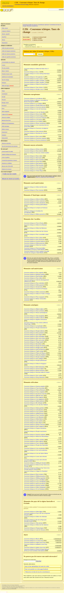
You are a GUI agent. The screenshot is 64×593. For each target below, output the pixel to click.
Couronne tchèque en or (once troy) (33, 540)
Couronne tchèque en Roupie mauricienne (35, 431)
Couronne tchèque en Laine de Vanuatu (34, 530)
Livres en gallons (6, 157)
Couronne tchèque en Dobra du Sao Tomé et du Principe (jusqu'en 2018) (37, 468)
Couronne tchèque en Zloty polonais (33, 131)
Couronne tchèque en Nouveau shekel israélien (36, 152)
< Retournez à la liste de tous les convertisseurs (37, 572)
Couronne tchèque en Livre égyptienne (34, 399)
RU (9, 10)
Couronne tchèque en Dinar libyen (33, 422)
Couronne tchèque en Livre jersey (33, 119)
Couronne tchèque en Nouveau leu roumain (35, 133)
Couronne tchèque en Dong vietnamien (34, 377)
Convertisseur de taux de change (22, 4)
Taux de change (5, 79)
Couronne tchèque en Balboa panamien (34, 214)
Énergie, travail (5, 102)
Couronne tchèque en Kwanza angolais (34, 386)
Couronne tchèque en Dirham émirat (33, 149)
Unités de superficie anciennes (9, 57)
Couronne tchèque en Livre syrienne (33, 167)
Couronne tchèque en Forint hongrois (34, 116)
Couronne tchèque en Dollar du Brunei (34, 317)
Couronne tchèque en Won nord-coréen (34, 338)
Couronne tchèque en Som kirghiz (33, 334)
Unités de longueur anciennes (8, 51)
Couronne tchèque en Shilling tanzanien (34, 476)
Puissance (4, 105)
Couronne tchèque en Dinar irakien (33, 156)
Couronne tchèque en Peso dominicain (34, 239)
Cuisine (3, 65)
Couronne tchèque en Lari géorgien (33, 326)
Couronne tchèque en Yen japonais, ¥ (34, 77)
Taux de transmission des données (10, 146)
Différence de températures (8, 123)
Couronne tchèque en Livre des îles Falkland (36, 404)
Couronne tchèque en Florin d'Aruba (33, 223)
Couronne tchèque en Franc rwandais (34, 443)
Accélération (4, 94)
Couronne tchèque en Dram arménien (34, 310)
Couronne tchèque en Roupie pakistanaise (35, 360)
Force (3, 108)
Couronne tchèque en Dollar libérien (33, 419)
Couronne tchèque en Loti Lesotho (33, 420)
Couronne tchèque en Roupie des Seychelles (36, 445)
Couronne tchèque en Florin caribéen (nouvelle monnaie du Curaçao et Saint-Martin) (36, 252)
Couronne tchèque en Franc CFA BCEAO (35, 481)
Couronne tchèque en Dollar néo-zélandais (35, 516)
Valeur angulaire (5, 111)
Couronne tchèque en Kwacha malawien (34, 434)
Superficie (4, 37)
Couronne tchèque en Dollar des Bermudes (35, 187)
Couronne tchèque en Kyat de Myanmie (34, 349)
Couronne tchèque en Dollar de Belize (34, 199)
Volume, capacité (6, 34)
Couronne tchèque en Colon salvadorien (34, 202)
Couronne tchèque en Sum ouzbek (33, 375)
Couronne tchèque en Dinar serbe (33, 136)
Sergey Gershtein (14, 587)
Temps (3, 91)
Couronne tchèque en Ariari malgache (34, 426)
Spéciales (3, 59)
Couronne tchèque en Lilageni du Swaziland (35, 471)
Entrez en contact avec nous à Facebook (45, 177)
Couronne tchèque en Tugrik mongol (33, 351)
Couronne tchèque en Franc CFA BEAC (34, 480)
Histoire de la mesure (6, 169)
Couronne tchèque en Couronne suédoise (35, 138)
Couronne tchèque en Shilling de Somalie (35, 463)
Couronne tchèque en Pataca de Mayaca (35, 353)
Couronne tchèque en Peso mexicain (34, 190)
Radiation (4, 135)
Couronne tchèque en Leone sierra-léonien (35, 456)
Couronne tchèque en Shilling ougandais (35, 478)
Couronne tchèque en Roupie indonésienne (35, 327)
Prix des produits (5, 68)
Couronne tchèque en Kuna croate (33, 114)
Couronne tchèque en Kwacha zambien (34, 485)
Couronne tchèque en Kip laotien (32, 343)
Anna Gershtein (22, 587)
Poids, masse (5, 28)
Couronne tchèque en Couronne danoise (35, 107)
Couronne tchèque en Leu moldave (33, 121)
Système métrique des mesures (9, 154)
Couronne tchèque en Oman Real (33, 161)
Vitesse (3, 40)
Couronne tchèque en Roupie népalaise (34, 356)
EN (1, 10)
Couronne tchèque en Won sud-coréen (34, 340)
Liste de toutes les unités (7, 151)
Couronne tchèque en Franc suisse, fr (34, 78)
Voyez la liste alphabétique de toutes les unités (36, 566)
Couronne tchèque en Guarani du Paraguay (35, 288)
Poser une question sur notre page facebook (36, 569)
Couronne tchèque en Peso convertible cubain (36, 234)
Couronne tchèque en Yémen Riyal (33, 170)
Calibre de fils (7, 114)
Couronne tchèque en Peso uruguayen (34, 297)
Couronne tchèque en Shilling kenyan (34, 413)
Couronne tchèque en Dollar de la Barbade (35, 225)
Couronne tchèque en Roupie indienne (34, 331)
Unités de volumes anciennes (8, 54)
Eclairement (4, 132)
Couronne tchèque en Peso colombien (34, 283)
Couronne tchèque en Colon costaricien (34, 201)
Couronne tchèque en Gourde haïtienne (34, 241)
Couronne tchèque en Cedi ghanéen (33, 409)
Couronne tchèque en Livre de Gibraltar (34, 112)
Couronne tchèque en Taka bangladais (34, 315)
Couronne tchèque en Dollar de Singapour (35, 363)
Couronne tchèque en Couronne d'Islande (35, 117)
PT (6, 10)
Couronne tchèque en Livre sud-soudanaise (35, 450)
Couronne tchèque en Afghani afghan (34, 309)
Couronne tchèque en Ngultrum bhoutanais (35, 319)
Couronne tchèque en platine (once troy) (35, 547)
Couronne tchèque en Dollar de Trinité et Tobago (37, 293)
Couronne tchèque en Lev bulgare (33, 103)
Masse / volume (5, 71)
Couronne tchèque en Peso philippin (33, 358)
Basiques (3, 25)
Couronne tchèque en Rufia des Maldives (35, 355)
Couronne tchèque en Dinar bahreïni (33, 151)
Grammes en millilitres (7, 163)
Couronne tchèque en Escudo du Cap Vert (35, 393)
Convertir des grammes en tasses (9, 160)
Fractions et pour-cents (7, 74)
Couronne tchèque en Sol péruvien (33, 286)
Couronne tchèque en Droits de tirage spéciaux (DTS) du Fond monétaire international (36, 550)
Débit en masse (5, 129)
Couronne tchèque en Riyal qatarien (33, 163)
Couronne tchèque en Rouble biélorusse (34, 105)
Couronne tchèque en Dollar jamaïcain (34, 243)
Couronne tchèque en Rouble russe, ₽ (34, 89)
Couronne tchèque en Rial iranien (33, 157)
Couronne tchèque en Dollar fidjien (33, 511)
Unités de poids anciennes (8, 48)
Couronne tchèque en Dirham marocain (34, 424)
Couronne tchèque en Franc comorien (34, 415)
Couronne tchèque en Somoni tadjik (33, 368)
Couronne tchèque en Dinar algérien (33, 397)
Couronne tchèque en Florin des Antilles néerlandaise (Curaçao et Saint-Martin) (34, 249)
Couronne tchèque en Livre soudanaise (34, 448)
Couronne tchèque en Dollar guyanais (34, 285)
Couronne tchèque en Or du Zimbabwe (34, 489)
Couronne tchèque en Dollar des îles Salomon (36, 524)
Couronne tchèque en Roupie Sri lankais (34, 345)
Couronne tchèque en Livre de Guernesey (35, 109)
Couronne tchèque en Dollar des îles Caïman (36, 231)
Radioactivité (5, 138)
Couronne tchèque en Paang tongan (33, 528)
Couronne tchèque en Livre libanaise (34, 417)
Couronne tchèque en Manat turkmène (34, 370)
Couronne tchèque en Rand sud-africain (34, 483)
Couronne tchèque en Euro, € (32, 71)
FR (12, 10)
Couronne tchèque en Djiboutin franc (34, 395)
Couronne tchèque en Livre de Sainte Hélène (36, 453)
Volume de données (6, 143)
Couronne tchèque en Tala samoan (33, 523)
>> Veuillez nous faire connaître (9, 174)
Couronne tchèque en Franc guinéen (34, 411)
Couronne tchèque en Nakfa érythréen (34, 401)
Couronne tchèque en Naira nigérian (33, 441)
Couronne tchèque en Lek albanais (33, 98)
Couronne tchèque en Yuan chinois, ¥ (34, 87)
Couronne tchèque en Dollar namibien (34, 439)
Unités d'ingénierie (5, 88)
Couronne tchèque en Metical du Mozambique (36, 436)
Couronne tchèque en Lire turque (33, 169)
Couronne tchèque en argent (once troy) (34, 542)
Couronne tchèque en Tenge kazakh (33, 342)
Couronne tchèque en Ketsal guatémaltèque (35, 204)
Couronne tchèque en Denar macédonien (35, 123)
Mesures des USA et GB (7, 166)
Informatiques (4, 140)
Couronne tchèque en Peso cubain (33, 237)
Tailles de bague (8, 85)
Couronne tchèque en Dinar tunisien (33, 474)
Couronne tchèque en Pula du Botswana (34, 390)
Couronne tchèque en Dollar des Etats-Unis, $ (36, 68)
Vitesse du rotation (6, 117)
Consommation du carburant (8, 62)
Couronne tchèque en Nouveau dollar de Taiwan (37, 372)
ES (4, 10)
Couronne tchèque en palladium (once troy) (35, 544)
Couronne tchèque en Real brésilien (33, 276)
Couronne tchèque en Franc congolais (34, 391)
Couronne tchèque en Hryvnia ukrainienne (35, 140)
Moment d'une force (6, 120)
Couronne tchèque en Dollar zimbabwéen (35, 487)
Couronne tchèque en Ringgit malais (33, 347)
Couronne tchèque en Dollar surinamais (34, 291)
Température (5, 42)
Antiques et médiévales (6, 45)
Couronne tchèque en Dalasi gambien (34, 408)
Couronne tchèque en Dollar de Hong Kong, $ (36, 84)
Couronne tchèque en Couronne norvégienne (36, 128)
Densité (3, 96)
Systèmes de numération (7, 77)
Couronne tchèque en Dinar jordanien (34, 332)
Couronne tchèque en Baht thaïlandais (34, 366)
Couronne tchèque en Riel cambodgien (34, 336)
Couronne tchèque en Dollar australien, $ (35, 80)
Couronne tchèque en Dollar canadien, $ (35, 82)
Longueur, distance (6, 31)
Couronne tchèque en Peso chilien (33, 278)
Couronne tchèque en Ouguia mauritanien (35, 428)
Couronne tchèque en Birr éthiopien (33, 403)
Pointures (4, 82)
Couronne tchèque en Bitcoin (31, 538)
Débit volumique (5, 126)
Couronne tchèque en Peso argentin (33, 272)
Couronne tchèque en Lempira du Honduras (35, 207)
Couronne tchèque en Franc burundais (34, 388)
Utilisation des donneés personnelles (10, 178)
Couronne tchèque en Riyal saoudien (34, 165)
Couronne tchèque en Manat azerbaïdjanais (35, 312)
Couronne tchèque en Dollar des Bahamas (35, 228)
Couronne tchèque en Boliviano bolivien (34, 274)
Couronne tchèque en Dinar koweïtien (34, 159)
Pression (4, 99)
